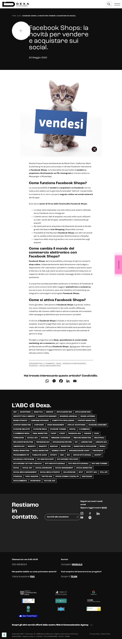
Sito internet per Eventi (67, 459)
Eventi (53, 433)
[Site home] (15, 4)
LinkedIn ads (101, 442)
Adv (15, 412)
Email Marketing (40, 433)
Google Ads (32, 438)
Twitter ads (46, 476)
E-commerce (49, 364)
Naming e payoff (59, 451)
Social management (64, 468)
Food (96, 433)
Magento (32, 446)
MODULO (77, 564)
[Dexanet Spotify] (90, 518)
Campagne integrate (40, 421)
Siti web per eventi (45, 459)
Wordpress (35, 481)
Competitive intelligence (63, 421)
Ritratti (53, 455)
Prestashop (98, 451)
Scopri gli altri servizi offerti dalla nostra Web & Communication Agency (50, 625)
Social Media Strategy (50, 472)
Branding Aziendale (68, 416)
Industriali (99, 438)
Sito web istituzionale (55, 464)
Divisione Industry (21, 429)
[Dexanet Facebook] (90, 514)
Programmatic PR (21, 455)
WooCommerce (20, 481)
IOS (76, 442)
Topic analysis (31, 476)
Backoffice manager (47, 416)
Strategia (17, 476)
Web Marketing (35, 364)
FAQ (32, 576)
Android (49, 412)
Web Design (87, 476)
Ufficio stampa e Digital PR (67, 476)
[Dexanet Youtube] (81, 518)
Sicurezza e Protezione (23, 459)
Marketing (66, 446)
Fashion (87, 433)
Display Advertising (76, 425)
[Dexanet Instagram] (81, 514)
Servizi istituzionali (82, 455)
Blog (19, 16)
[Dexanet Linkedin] (98, 514)
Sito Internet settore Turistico (27, 464)
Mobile (103, 446)
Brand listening (88, 416)
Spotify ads (91, 472)
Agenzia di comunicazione (74, 364)
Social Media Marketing (50, 366)
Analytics (38, 412)
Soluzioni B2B (69, 472)
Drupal (72, 429)
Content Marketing (86, 421)
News (58, 364)
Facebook (33, 366)
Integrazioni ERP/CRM (62, 442)
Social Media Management (25, 472)
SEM (62, 455)
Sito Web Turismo (99, 464)
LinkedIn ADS (19, 446)
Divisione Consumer (98, 425)
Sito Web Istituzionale (78, 464)
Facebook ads (74, 433)
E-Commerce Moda (21, 433)
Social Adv (27, 468)
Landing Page (86, 442)
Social (16, 468)
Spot (81, 472)
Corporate (39, 425)
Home (14, 16)
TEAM (74, 576)
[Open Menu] (117, 4)
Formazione (18, 438)
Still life (104, 472)
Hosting (44, 438)
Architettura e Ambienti (24, 416)
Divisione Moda (40, 429)
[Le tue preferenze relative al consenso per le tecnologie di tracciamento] (4, 635)
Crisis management (55, 425)
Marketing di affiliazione (85, 446)
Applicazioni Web (64, 412)
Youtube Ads (49, 481)
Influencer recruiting (23, 442)
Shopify (98, 455)
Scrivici (73, 347)
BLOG (104, 508)
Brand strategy (20, 421)
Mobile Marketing (21, 451)
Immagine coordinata (60, 438)
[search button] (109, 4)
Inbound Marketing (82, 438)
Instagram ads (43, 442)
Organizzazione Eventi (79, 451)
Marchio (54, 446)
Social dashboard (43, 468)
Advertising (25, 412)
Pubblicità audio (39, 455)
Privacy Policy (95, 634)
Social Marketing (84, 468)
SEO (68, 455)
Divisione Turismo (58, 429)
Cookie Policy (105, 634)
